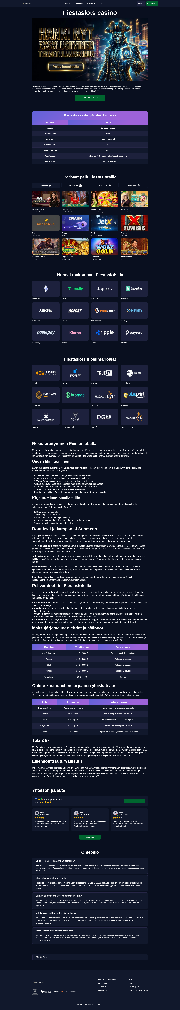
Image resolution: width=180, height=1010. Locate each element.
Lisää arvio (135, 801)
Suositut (44, 185)
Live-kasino (73, 185)
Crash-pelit (103, 185)
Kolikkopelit (132, 185)
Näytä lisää (90, 837)
